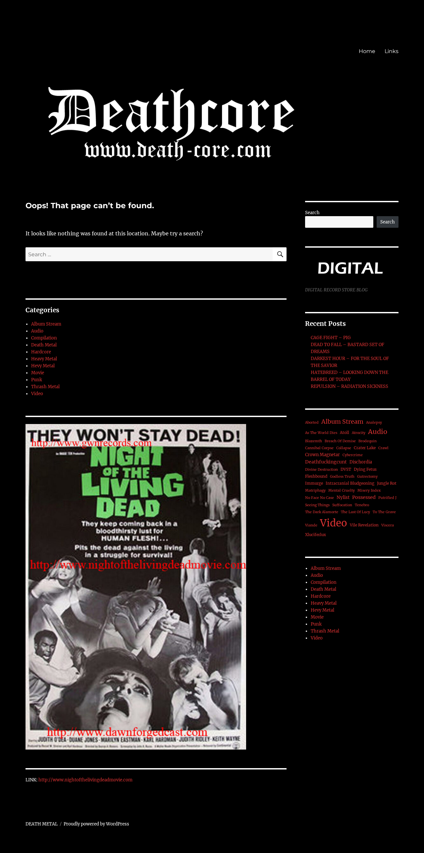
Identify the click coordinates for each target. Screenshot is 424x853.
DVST (346, 469)
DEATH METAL (42, 824)
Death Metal (44, 345)
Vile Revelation (364, 524)
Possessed (364, 497)
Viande (311, 525)
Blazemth (313, 441)
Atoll (344, 432)
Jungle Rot (387, 483)
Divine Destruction (321, 469)
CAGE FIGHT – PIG (331, 337)
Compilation (44, 338)
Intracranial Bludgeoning (350, 483)
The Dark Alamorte (321, 512)
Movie (37, 373)
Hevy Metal (43, 366)
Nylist (343, 497)
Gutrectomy (367, 476)
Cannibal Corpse (319, 448)
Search (312, 212)
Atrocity (358, 433)
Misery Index (369, 490)
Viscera (387, 525)
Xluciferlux (315, 534)
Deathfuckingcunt (326, 462)
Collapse (343, 448)
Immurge (314, 483)
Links (391, 51)
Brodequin (367, 441)
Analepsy (374, 422)
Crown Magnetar (322, 454)
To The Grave (384, 512)
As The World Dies (321, 433)
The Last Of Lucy (355, 512)
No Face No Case (319, 498)
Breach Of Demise (340, 441)
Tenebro (362, 505)
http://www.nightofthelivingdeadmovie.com (85, 780)
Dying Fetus (365, 469)
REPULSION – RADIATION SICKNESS (349, 386)
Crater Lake (365, 447)
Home (367, 51)
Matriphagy (315, 490)
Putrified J (387, 498)
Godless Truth (342, 476)
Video (37, 393)
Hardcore (41, 352)
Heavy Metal (44, 359)
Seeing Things (317, 505)
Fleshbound (316, 476)
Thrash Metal (45, 387)
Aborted (312, 422)
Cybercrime (353, 455)
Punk (36, 380)
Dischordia (360, 461)
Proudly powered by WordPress (96, 824)
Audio (37, 331)
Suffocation (342, 505)
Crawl (383, 448)
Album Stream (46, 324)
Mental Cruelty (341, 490)
